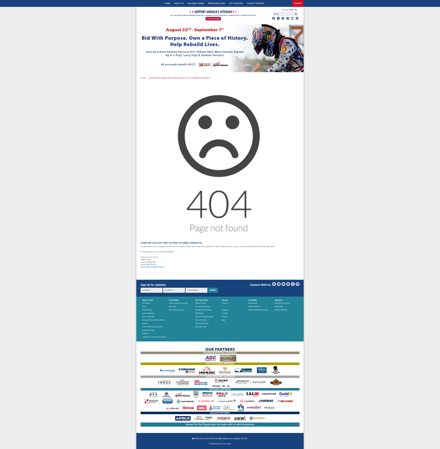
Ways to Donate (200, 303)
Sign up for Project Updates (204, 317)
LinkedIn (224, 317)
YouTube (224, 313)
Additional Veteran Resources (258, 310)
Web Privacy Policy (148, 330)
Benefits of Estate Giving (203, 310)
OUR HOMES (174, 300)
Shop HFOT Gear (200, 327)
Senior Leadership (148, 317)
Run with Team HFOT (202, 323)
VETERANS (252, 300)
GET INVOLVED (201, 300)
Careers (144, 323)
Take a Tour (172, 306)
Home (167, 3)
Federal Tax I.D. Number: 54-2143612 (154, 337)
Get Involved (236, 3)
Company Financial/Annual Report (153, 320)
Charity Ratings (255, 3)
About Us (179, 3)
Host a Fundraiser (201, 320)
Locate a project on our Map (178, 303)
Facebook (225, 303)
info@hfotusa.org (228, 438)
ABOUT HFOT (148, 300)
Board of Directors (148, 313)
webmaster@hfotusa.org (154, 267)
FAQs (144, 306)
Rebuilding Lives (216, 3)
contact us (150, 252)
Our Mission (146, 303)
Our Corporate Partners (202, 306)
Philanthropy (199, 313)
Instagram (225, 310)
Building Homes (196, 3)
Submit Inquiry (253, 303)
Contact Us (146, 333)
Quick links (288, 9)
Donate (298, 3)
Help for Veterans (254, 306)
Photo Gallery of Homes (176, 310)
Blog (223, 320)
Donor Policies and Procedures (152, 327)
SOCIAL (225, 300)
